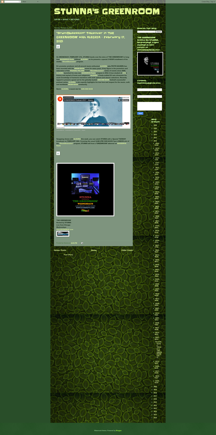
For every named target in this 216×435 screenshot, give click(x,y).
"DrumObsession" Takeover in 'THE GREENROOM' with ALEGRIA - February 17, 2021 (90, 37)
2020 (155, 386)
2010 (155, 418)
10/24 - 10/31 (157, 173)
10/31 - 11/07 (157, 168)
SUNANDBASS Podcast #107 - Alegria (75, 130)
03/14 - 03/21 (157, 314)
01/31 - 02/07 (157, 362)
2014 (155, 405)
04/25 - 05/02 (157, 290)
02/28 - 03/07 (157, 323)
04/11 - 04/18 (157, 299)
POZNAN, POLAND (77, 71)
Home (94, 250)
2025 (155, 128)
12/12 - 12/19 (157, 154)
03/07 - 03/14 (157, 319)
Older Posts (127, 250)
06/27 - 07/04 (157, 246)
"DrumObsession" (69, 61)
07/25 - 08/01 (157, 226)
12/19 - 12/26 (157, 149)
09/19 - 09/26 (157, 193)
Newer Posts (60, 250)
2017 (155, 396)
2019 (155, 390)
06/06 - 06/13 (157, 260)
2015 (155, 402)
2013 (155, 408)
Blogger (118, 430)
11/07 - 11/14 (157, 163)
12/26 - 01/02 (157, 144)
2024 (155, 131)
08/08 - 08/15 (157, 217)
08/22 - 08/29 (157, 207)
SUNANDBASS (60, 130)
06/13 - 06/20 (157, 256)
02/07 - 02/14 (157, 338)
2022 (155, 138)
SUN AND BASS (103, 80)
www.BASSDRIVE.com (64, 229)
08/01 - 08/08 (157, 222)
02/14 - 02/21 (157, 333)
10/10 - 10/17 (157, 178)
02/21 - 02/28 (157, 328)
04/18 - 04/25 (157, 294)
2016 (155, 399)
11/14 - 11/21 (157, 159)
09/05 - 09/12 (157, 197)
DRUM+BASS (79, 68)
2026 (155, 125)
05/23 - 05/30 (157, 270)
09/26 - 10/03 (157, 188)
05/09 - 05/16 (157, 280)
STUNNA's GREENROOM (107, 11)
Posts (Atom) (68, 255)
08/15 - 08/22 (157, 212)
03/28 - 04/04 (157, 304)
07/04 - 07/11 (157, 241)
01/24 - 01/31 (157, 367)
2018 (155, 393)
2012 (155, 411)
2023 (155, 134)
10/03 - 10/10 (157, 183)
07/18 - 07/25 (157, 231)
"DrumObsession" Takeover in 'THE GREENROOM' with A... (158, 349)
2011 (155, 414)
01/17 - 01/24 (157, 372)
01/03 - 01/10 (157, 381)
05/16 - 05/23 (157, 275)
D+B (124, 73)
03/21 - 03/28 (157, 309)
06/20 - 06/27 (157, 251)
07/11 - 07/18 (157, 236)
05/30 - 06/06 (157, 265)
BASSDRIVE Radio (67, 59)
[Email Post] (82, 243)
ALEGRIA (84, 59)
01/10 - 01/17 (157, 377)
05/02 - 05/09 (157, 285)
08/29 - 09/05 (157, 202)
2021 (155, 141)
